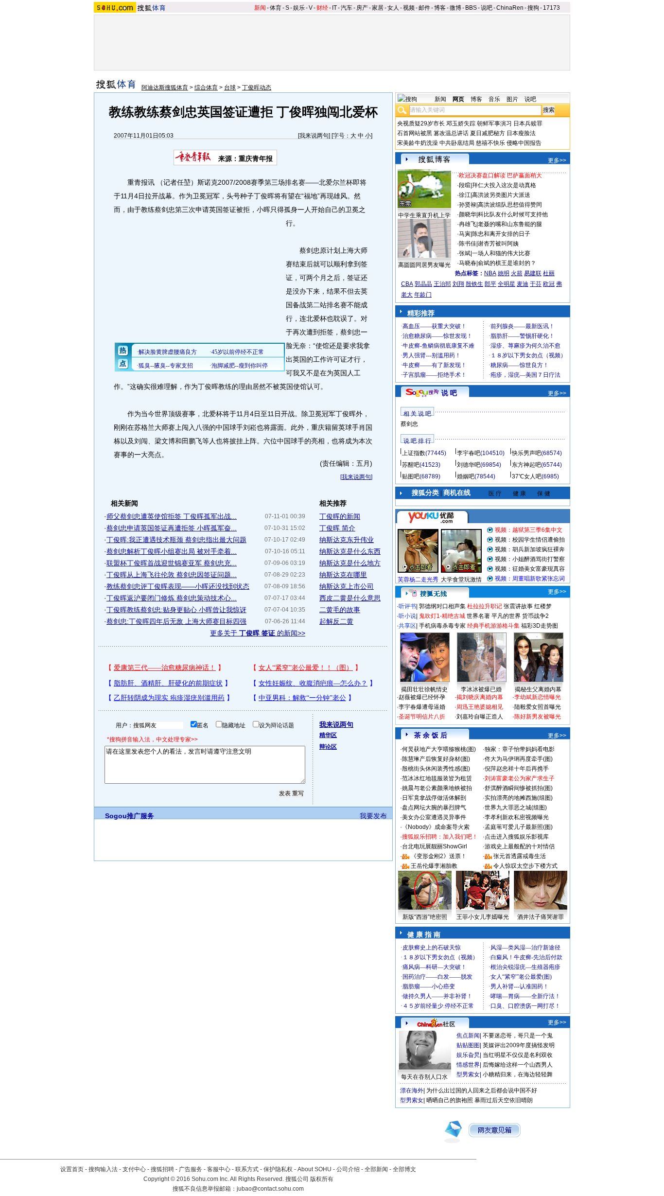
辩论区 (328, 746)
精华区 (328, 735)
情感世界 (468, 1064)
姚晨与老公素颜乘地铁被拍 (437, 788)
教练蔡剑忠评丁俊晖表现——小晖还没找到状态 (177, 586)
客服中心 (218, 1169)
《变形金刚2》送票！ (439, 856)
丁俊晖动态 (256, 87)
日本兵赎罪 (527, 123)
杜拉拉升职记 (484, 606)
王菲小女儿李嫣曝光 (482, 917)
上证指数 (413, 453)
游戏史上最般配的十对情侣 (520, 846)
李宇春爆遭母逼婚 (422, 707)
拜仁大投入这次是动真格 (504, 185)
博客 (440, 7)
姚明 (503, 273)
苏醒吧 (410, 464)
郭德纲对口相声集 (442, 606)
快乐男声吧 (526, 453)
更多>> (557, 160)
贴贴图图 (468, 1045)
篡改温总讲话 (451, 133)
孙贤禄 (467, 204)
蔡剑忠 (409, 424)
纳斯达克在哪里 (343, 575)
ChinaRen (510, 7)
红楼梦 (543, 606)
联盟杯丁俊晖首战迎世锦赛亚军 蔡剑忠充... (171, 563)
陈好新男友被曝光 (537, 716)
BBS (471, 7)
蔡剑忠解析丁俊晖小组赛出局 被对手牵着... (171, 551)
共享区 (407, 625)
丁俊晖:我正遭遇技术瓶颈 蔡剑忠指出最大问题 (176, 540)
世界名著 (478, 616)
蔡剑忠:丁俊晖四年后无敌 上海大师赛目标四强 (176, 621)
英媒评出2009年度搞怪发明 (519, 1045)
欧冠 (549, 284)
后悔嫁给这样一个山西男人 (518, 1064)
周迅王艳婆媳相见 (479, 707)
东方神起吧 (526, 464)
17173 (551, 7)
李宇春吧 (468, 453)
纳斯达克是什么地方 (350, 563)
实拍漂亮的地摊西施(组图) (519, 797)
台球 (230, 87)
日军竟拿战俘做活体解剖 (434, 797)
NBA (490, 273)
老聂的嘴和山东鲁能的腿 (510, 224)
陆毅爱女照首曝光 (537, 707)
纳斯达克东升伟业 (346, 540)
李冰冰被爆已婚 (481, 689)
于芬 (536, 284)
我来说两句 (314, 135)
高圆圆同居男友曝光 (424, 265)
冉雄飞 (467, 224)
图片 (512, 99)
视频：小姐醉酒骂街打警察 (530, 559)
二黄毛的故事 (339, 610)
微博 (455, 7)
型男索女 (468, 1074)
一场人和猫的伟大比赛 (501, 253)
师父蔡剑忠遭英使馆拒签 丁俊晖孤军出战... (171, 516)
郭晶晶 (423, 284)
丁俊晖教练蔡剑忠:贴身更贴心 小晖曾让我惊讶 (176, 610)
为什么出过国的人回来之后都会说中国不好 (481, 1090)
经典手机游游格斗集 (493, 625)
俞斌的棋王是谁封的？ (507, 263)
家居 (378, 7)
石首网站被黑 (414, 133)
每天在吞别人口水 (424, 1076)
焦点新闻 (468, 1035)
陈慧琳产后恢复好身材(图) (436, 759)
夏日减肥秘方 (487, 133)
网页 (458, 99)
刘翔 (458, 284)
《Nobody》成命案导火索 (436, 827)
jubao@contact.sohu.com (270, 1188)
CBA (407, 284)
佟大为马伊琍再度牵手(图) (519, 759)
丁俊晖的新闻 (339, 516)
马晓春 (467, 263)
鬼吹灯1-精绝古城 (442, 616)
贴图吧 (410, 476)
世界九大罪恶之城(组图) (516, 807)
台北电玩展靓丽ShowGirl (434, 846)
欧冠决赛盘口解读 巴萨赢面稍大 (500, 175)
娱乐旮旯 (468, 1055)
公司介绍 (348, 1169)
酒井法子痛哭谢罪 (540, 917)
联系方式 (247, 1169)
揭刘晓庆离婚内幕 (479, 697)
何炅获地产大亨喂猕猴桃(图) (439, 749)
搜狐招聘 (162, 1169)
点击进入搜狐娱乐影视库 (517, 836)
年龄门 (423, 294)
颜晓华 (467, 214)
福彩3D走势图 (539, 625)
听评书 (407, 606)
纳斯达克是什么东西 (350, 551)
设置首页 (72, 1169)
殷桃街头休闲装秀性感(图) (436, 768)
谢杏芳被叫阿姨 (498, 243)
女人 (393, 7)
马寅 (465, 233)
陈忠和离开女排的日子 (501, 233)
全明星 (506, 284)
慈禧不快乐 (490, 143)
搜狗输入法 (103, 1169)
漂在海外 (411, 1090)
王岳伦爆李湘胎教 (434, 865)
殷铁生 (474, 284)
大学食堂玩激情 (461, 579)
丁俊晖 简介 (337, 528)
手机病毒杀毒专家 (442, 625)
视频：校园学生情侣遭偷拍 (530, 539)
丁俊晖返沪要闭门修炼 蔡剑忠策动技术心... (171, 598)
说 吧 (449, 393)
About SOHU (314, 1169)
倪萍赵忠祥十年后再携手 (517, 768)
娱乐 (299, 7)
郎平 (490, 284)
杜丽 (549, 273)
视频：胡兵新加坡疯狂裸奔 (530, 549)
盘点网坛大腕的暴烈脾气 (434, 807)
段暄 (465, 185)
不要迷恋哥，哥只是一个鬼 (518, 1035)
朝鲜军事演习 (494, 123)
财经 (322, 7)
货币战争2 (535, 616)
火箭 (517, 273)
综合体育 (206, 87)
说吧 (486, 7)
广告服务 (190, 1169)
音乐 (494, 99)
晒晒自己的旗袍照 (449, 1100)
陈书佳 (467, 243)
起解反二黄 (336, 621)
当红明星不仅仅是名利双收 (518, 1055)
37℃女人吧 (527, 476)
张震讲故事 (518, 606)
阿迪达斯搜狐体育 (164, 87)
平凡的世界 (506, 616)
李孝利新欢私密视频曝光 (517, 817)
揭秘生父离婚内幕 (538, 689)
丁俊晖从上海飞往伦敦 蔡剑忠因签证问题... (171, 575)
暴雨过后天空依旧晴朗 (503, 1100)
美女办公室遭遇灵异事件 (434, 817)
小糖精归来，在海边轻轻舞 (518, 1074)
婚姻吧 (465, 476)
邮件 (424, 7)
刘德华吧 (468, 464)
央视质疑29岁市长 (421, 123)
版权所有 (321, 1179)
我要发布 (373, 816)
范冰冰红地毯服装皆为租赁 (437, 778)
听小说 (407, 616)
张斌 (465, 253)
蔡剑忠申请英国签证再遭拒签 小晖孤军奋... (171, 528)
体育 (275, 7)
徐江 (465, 195)
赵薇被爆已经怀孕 (422, 697)
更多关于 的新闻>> (257, 633)
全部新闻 (376, 1169)
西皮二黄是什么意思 (350, 598)
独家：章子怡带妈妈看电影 (520, 749)
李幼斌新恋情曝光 (537, 697)
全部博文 (404, 1169)
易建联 (533, 273)
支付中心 (134, 1169)
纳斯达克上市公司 (346, 586)
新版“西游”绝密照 (424, 917)
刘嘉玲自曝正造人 (479, 716)
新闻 (260, 7)
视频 (409, 7)
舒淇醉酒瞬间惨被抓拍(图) (519, 788)
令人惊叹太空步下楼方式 (525, 865)
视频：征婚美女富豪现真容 (530, 568)
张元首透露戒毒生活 (519, 856)
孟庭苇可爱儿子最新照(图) (519, 827)
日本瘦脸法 (521, 133)
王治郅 (442, 284)
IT (334, 7)
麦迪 (522, 284)
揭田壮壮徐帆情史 (424, 689)
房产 (362, 7)
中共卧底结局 (456, 143)
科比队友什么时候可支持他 (513, 214)
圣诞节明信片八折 (422, 716)
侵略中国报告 (524, 143)
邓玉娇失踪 (460, 123)
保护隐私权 (278, 1169)
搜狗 (533, 7)
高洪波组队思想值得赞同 (510, 204)
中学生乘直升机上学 (424, 215)
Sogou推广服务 (129, 816)
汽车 (346, 7)
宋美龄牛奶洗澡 (417, 143)
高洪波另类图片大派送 (501, 195)
